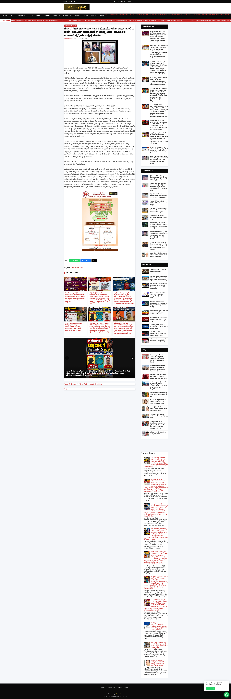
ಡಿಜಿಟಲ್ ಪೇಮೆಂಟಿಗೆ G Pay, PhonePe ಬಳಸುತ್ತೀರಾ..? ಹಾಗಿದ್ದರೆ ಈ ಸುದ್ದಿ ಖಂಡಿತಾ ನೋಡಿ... (157, 295)
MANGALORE (67, 16)
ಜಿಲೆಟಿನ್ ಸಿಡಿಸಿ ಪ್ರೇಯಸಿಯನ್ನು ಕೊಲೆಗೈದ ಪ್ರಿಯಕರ (158, 433)
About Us (67, 384)
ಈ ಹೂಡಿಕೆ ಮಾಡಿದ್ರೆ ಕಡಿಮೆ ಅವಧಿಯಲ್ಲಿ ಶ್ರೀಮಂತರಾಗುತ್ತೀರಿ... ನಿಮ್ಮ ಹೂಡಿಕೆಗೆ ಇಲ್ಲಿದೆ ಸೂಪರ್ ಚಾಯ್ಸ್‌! (158, 304)
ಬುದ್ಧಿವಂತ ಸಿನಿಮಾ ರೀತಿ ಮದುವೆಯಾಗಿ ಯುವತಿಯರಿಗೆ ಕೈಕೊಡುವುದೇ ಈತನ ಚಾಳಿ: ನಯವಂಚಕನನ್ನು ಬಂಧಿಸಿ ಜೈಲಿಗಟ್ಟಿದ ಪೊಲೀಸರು (157, 425)
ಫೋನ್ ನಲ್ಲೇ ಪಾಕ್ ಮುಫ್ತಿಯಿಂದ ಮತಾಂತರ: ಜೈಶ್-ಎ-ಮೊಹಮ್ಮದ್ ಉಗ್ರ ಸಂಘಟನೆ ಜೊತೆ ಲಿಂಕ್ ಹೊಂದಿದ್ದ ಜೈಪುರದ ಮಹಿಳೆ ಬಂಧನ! (159, 160)
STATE (86, 16)
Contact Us (74, 384)
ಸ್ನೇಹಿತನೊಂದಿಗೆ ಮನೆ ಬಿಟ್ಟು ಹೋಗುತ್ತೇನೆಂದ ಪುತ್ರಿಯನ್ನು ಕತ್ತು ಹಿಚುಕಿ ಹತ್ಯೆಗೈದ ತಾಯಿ (158, 178)
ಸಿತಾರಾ (31, 16)
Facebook (120, 1)
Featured (158, 15)
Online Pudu (119, 694)
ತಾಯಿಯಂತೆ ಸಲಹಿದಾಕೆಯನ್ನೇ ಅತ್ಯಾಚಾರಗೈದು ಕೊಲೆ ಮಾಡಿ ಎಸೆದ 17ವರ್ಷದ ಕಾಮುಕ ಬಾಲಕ (158, 376)
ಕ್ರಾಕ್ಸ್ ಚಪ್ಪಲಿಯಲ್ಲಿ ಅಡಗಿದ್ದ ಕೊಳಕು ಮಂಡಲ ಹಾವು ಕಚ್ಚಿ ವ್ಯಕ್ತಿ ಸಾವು (158, 217)
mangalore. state (70, 25)
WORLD (93, 16)
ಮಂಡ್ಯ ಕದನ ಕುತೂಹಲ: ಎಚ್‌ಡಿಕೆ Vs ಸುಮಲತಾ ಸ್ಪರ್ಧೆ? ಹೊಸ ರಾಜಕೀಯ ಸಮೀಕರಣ (159, 312)
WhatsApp (75, 261)
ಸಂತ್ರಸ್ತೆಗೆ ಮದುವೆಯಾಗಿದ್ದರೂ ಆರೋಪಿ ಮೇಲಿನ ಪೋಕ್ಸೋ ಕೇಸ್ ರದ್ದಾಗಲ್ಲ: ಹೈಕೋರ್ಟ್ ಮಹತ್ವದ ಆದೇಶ (159, 150)
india (209, 15)
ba (121, 15)
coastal (139, 15)
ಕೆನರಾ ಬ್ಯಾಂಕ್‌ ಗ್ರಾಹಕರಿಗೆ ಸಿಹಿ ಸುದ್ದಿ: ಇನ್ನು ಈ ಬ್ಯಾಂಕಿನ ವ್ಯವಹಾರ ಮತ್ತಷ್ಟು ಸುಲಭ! (159, 326)
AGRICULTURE (115, 15)
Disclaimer (127, 687)
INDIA (213, 15)
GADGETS (47, 16)
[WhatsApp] (226, 694)
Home (5, 16)
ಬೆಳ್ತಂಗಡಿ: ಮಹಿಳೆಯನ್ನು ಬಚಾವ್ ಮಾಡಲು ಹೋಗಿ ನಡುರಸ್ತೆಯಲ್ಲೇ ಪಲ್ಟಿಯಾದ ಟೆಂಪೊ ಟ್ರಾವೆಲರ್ (158, 196)
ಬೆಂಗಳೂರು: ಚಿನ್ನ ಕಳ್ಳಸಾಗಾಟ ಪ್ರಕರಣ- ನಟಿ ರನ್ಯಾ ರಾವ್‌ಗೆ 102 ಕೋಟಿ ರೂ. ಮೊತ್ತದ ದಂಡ (158, 401)
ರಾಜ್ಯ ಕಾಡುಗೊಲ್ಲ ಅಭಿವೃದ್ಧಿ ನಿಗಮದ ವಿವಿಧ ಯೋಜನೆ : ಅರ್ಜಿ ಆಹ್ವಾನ (158, 203)
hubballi (204, 15)
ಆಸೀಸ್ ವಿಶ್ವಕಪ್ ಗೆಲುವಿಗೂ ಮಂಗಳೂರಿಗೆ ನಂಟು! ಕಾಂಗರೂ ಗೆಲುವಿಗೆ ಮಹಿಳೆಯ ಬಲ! (158, 334)
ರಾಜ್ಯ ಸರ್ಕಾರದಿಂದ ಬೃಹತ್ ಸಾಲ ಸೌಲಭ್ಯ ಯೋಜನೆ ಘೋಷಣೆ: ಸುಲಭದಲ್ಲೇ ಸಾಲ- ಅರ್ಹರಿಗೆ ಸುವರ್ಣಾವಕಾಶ (158, 286)
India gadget (220, 15)
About (103, 687)
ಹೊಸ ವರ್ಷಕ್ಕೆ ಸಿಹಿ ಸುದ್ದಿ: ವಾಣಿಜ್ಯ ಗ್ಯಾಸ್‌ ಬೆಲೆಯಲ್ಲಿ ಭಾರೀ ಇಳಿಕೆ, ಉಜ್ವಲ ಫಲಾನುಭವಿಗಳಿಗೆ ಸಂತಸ (158, 319)
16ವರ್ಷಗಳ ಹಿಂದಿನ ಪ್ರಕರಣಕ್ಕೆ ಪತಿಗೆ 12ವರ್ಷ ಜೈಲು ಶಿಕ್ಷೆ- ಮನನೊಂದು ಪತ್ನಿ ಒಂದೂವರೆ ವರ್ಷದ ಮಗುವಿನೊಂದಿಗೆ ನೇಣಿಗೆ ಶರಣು (158, 187)
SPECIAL (77, 16)
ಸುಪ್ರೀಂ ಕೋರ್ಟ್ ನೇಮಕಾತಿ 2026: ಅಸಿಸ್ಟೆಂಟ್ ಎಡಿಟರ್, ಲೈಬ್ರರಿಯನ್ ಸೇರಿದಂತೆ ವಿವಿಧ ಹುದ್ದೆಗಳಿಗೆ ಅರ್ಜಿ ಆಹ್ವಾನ (157, 368)
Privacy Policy (83, 384)
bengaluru (133, 15)
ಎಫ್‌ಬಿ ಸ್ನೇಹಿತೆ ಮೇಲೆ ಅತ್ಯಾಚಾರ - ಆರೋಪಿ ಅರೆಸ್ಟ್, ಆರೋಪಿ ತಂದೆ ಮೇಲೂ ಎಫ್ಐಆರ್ (159, 255)
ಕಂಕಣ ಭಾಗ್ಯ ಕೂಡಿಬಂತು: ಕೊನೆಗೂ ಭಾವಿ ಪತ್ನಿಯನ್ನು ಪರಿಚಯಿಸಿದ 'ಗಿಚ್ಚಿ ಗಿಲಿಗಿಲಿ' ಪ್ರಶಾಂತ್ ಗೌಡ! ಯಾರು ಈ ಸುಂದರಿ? (157, 358)
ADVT (107, 15)
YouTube (128, 1)
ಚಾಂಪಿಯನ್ (21, 16)
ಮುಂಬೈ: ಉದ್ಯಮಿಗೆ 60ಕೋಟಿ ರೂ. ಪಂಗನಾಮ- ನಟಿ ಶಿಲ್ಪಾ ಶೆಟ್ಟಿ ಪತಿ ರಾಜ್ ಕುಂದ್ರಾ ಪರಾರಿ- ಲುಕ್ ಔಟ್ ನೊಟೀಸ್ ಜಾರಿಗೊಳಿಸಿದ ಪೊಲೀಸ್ (158, 246)
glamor (175, 15)
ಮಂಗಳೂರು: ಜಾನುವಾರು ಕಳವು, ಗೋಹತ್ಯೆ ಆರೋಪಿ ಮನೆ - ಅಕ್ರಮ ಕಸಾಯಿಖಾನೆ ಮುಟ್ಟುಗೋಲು (159, 210)
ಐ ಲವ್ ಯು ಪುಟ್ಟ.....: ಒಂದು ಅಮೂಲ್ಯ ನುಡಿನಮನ (158, 270)
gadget (163, 15)
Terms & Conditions (95, 384)
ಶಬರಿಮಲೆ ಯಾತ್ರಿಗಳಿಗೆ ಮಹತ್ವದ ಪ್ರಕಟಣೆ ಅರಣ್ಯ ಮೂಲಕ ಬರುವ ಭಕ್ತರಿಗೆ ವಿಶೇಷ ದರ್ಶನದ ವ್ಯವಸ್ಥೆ (158, 278)
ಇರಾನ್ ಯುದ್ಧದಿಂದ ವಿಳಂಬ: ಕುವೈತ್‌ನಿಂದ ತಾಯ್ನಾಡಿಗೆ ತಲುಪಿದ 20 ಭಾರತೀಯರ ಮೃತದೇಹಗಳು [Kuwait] (159, 225)
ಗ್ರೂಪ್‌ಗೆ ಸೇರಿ (210, 688)
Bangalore (125, 15)
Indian (227, 15)
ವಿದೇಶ (38, 16)
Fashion (151, 15)
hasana (198, 15)
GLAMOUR (56, 16)
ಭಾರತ (12, 16)
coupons (145, 15)
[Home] (75, 7)
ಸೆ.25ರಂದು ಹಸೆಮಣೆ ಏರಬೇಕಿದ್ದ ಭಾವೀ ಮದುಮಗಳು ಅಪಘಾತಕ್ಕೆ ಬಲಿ (158, 394)
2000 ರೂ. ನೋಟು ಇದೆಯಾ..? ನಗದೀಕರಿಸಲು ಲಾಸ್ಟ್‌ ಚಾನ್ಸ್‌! (158, 340)
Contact (119, 687)
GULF (193, 15)
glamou (180, 15)
